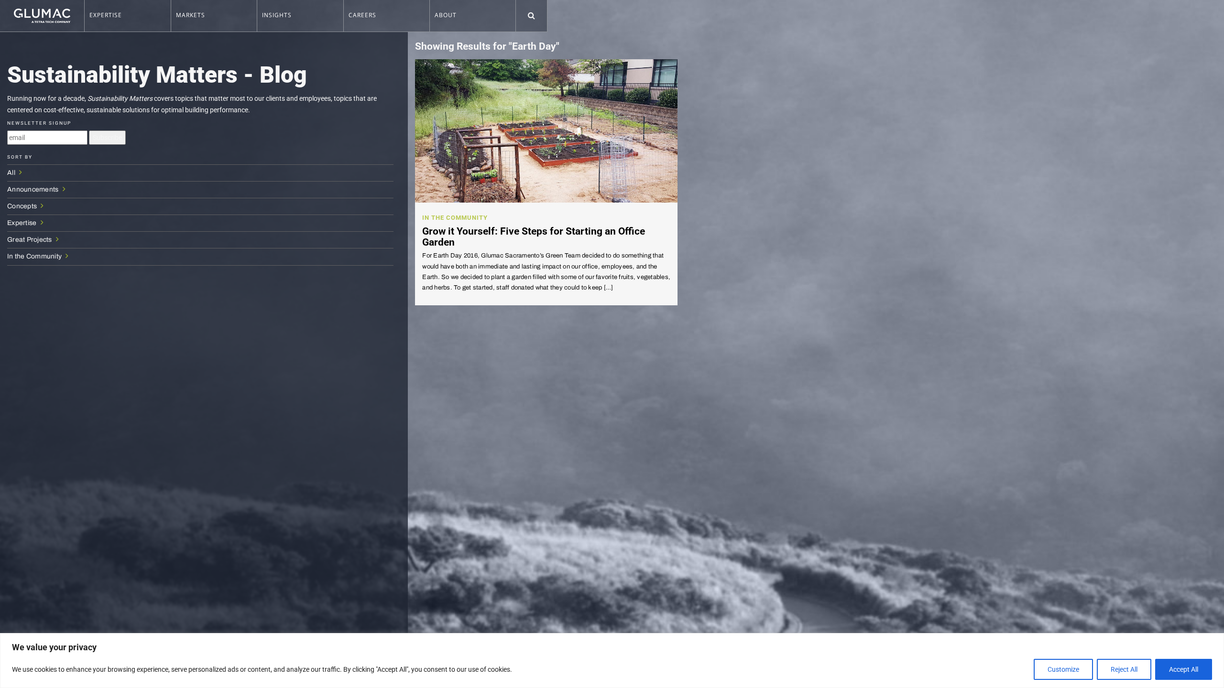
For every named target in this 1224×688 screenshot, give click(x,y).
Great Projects (30, 239)
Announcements (33, 189)
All (12, 172)
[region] (612, 660)
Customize (1063, 669)
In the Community (35, 256)
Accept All (1183, 669)
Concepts (22, 206)
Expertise (22, 222)
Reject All (1124, 669)
